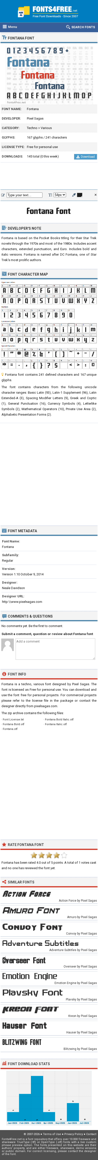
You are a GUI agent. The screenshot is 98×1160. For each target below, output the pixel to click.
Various (46, 128)
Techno (32, 128)
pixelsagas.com (45, 706)
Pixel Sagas (35, 118)
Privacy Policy (73, 1134)
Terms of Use (52, 1134)
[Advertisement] (49, 176)
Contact (91, 1134)
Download (88, 157)
